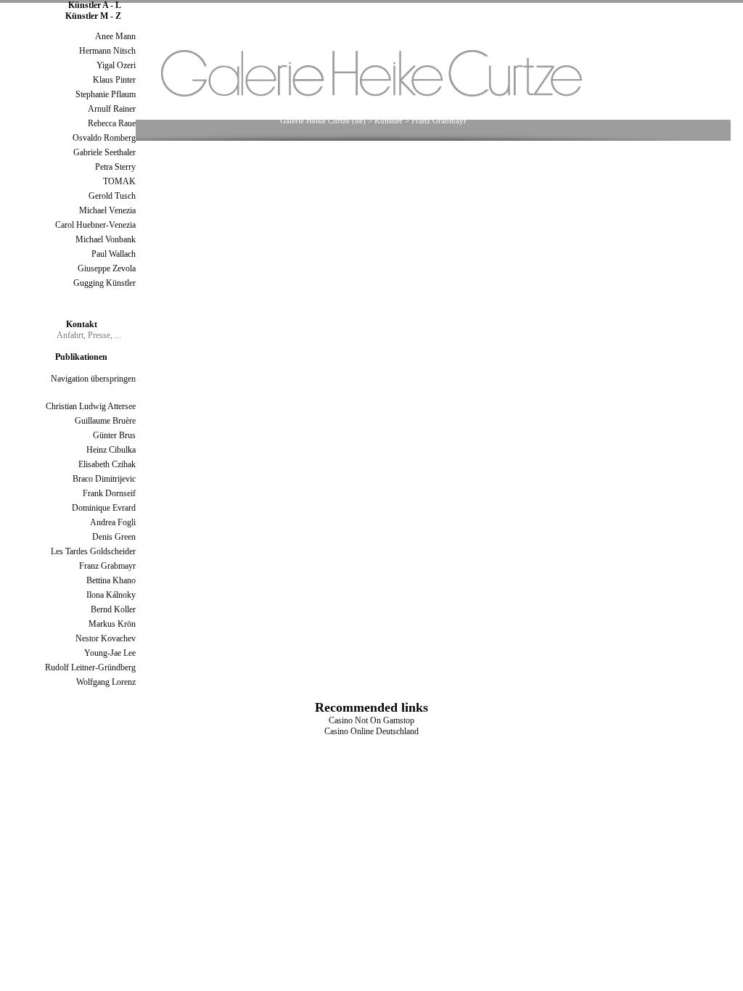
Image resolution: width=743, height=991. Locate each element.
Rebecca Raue (112, 123)
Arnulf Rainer (112, 109)
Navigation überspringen (93, 379)
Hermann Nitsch (107, 51)
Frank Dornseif (109, 493)
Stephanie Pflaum (105, 94)
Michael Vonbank (105, 239)
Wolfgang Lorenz (106, 682)
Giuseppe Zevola (107, 268)
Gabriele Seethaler (104, 152)
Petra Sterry (115, 167)
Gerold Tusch (112, 196)
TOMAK (119, 181)
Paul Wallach (113, 254)
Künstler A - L (94, 5)
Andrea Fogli (113, 522)
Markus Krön (112, 624)
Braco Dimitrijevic (104, 479)
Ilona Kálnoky (111, 595)
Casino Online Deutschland (371, 731)
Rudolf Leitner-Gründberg (90, 667)
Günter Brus (114, 435)
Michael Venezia (107, 210)
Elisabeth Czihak (107, 464)
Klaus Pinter (114, 80)
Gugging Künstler (104, 283)
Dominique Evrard (104, 508)
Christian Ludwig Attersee (91, 406)
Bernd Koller (113, 609)
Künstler (388, 120)
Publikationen (81, 357)
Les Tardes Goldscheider (93, 551)
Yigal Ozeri (116, 65)
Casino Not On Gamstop (371, 720)
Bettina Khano (111, 580)
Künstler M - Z (93, 16)
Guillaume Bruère (105, 421)
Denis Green (114, 537)
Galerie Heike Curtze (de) (323, 120)
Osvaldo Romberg (104, 138)
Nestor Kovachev (105, 638)
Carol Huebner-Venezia (95, 225)
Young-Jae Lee (110, 653)
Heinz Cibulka (111, 450)
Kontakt (81, 324)
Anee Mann (115, 36)
